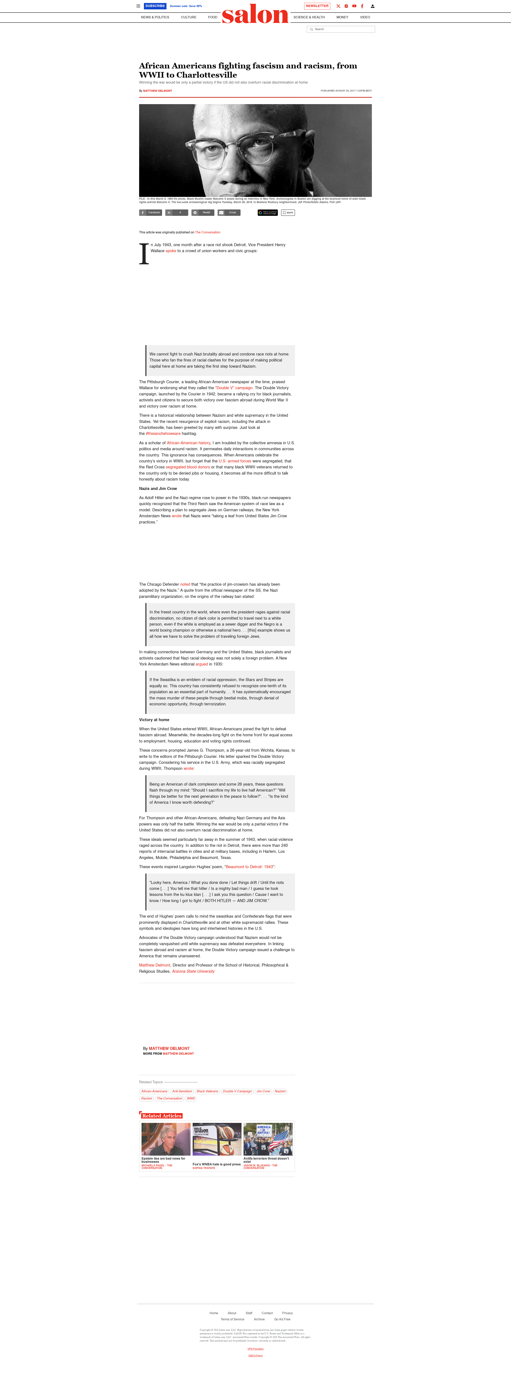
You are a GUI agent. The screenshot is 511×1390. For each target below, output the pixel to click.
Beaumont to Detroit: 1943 (249, 867)
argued (202, 664)
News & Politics (155, 17)
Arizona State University (193, 972)
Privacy (287, 1313)
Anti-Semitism (182, 1091)
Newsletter (317, 6)
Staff (249, 1313)
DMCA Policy (256, 1356)
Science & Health (309, 17)
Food (212, 17)
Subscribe (155, 6)
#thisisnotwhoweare (163, 434)
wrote (177, 516)
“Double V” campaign (234, 388)
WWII (190, 1098)
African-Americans (154, 1091)
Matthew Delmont (157, 91)
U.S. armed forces (235, 461)
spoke (171, 251)
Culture (188, 17)
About (232, 1313)
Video (365, 17)
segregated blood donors (188, 467)
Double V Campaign (237, 1091)
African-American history (188, 443)
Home (214, 1313)
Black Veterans (207, 1091)
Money (342, 17)
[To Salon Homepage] (255, 13)
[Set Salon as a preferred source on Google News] (268, 212)
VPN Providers (255, 1349)
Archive (259, 1319)
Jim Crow (263, 1091)
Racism (146, 1098)
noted (185, 585)
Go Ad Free (282, 1319)
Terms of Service (232, 1319)
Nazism (280, 1091)
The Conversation (207, 232)
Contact (267, 1313)
